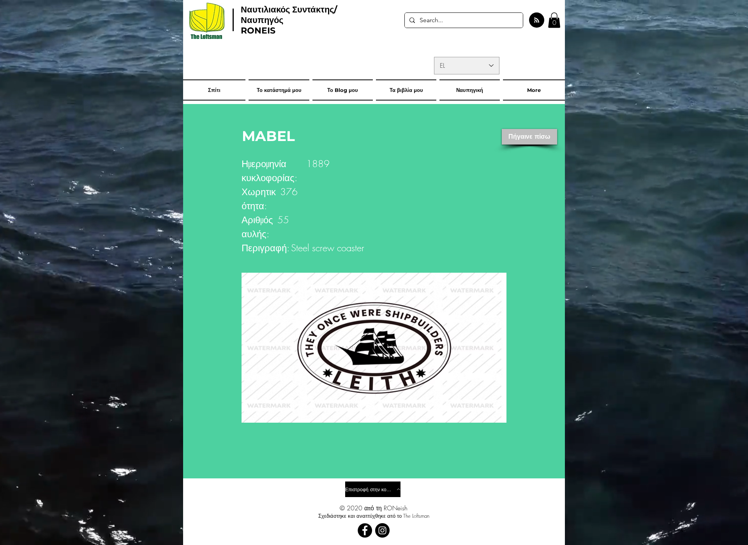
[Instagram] (382, 530)
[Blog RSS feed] (536, 20)
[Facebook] (365, 530)
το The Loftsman (413, 515)
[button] (554, 20)
